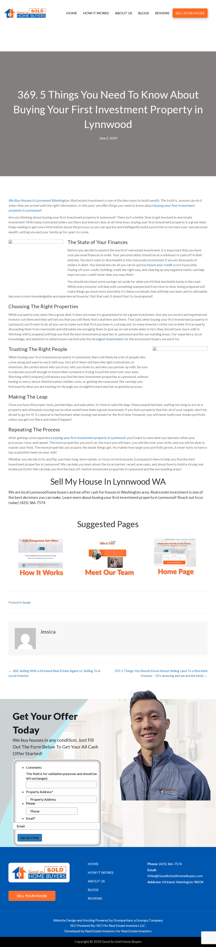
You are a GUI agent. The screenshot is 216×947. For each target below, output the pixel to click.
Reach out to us (190, 497)
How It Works (96, 13)
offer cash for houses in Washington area (115, 492)
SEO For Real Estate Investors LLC (120, 925)
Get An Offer (29, 838)
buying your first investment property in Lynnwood (89, 438)
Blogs (143, 13)
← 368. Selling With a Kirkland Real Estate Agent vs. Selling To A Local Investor (54, 673)
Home (71, 13)
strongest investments (107, 339)
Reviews (162, 13)
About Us (123, 13)
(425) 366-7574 (32, 502)
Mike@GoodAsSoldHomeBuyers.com (175, 876)
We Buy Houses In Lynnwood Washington (38, 200)
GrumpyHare (123, 920)
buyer (27, 602)
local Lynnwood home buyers (45, 492)
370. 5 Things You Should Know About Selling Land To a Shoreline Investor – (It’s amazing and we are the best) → (161, 673)
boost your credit (159, 265)
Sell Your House (190, 13)
